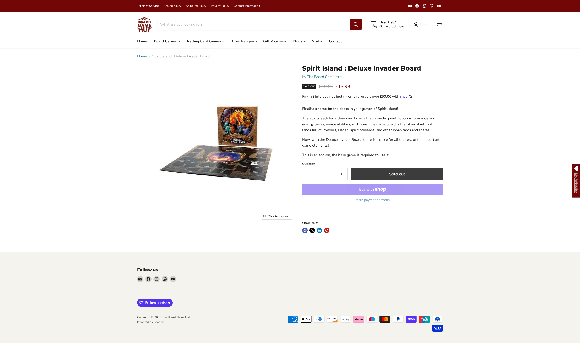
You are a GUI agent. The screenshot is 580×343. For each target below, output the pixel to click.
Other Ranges (242, 41)
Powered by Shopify (150, 322)
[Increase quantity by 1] (342, 174)
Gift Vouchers (274, 41)
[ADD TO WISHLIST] (306, 212)
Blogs (298, 41)
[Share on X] (312, 230)
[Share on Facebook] (305, 230)
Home (142, 41)
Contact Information (247, 6)
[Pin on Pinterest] (326, 230)
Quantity (308, 164)
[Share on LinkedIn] (319, 230)
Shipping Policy (196, 6)
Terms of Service (148, 6)
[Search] (356, 24)
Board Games (166, 41)
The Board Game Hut (324, 76)
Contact (335, 41)
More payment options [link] (372, 200)
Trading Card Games (204, 41)
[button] (421, 24)
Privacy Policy (220, 6)
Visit (316, 41)
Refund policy (172, 6)
